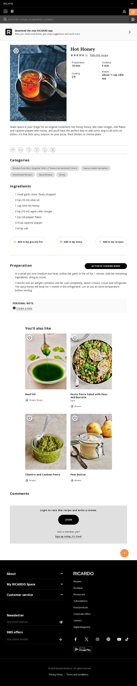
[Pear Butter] (91, 442)
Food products (81, 607)
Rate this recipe (99, 55)
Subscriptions (80, 600)
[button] (133, 12)
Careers (78, 620)
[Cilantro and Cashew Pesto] (46, 442)
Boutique (78, 587)
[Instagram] (98, 639)
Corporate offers (82, 613)
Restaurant (79, 594)
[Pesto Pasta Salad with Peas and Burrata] (91, 361)
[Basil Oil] (46, 361)
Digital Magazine (82, 626)
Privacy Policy (56, 674)
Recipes (78, 581)
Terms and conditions (77, 674)
